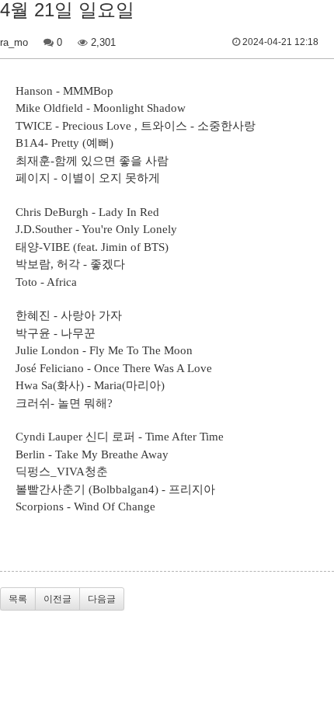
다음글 (102, 598)
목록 (18, 598)
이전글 (57, 598)
